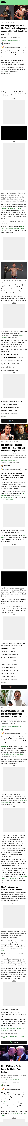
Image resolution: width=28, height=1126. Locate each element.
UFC (11, 22)
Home (2, 22)
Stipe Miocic (9, 499)
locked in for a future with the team (14, 754)
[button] (26, 47)
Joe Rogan (4, 208)
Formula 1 (8, 707)
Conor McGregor (16, 1113)
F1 (19, 750)
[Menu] (26, 2)
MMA (7, 22)
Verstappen (4, 746)
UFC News (16, 22)
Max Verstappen (9, 1036)
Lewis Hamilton (6, 965)
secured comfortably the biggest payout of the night (13, 228)
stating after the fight (14, 208)
